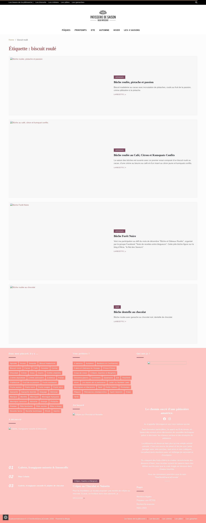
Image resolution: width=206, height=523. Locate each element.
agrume (13, 363)
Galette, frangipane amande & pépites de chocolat (41, 485)
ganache (14, 392)
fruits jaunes (16, 387)
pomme (13, 406)
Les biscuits (41, 2)
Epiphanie (108, 378)
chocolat (14, 373)
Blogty (67, 519)
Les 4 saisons (132, 30)
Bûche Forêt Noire (125, 236)
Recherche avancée (145, 504)
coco (32, 373)
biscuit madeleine (47, 363)
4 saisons (78, 363)
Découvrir (78, 498)
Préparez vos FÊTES (146, 500)
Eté (117, 378)
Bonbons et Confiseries (107, 363)
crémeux (51, 378)
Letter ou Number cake (119, 382)
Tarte (76, 397)
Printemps (125, 387)
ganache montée (28, 392)
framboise (14, 382)
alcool (23, 363)
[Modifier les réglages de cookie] (5, 517)
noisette (34, 402)
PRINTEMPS (81, 30)
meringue (34, 397)
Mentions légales (144, 496)
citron (24, 373)
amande (32, 363)
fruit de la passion (31, 382)
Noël (117, 307)
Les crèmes (53, 2)
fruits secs (58, 387)
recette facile (16, 411)
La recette (119, 94)
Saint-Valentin (116, 392)
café (35, 368)
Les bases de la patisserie (94, 382)
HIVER (117, 30)
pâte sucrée (41, 406)
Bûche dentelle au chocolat (130, 311)
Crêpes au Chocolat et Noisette (91, 486)
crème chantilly (54, 373)
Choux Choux (109, 368)
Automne (90, 363)
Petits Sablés (111, 387)
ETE (93, 30)
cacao (27, 368)
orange (44, 402)
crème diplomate (17, 378)
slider (128, 392)
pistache (54, 402)
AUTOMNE (104, 30)
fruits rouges (44, 387)
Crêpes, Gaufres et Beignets (103, 373)
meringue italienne (18, 402)
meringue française (50, 397)
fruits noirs (30, 387)
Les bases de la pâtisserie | (21, 2)
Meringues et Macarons (84, 387)
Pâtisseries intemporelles (95, 392)
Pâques (66, 30)
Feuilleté (126, 378)
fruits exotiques (50, 382)
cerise (55, 368)
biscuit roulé (15, 368)
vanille (57, 411)
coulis (41, 373)
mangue (13, 397)
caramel (44, 368)
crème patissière (36, 378)
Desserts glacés (81, 378)
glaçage (43, 392)
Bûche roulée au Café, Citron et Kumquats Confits (144, 155)
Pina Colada (23, 476)
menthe (23, 397)
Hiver (76, 382)
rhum (47, 411)
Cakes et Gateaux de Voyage (87, 368)
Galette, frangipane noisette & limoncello (43, 467)
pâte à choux (56, 406)
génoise (54, 392)
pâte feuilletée (26, 406)
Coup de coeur (80, 373)
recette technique (34, 411)
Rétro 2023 (142, 508)
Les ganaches (78, 2)
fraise (61, 378)
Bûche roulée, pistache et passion (133, 82)
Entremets (119, 77)
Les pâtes (65, 2)
